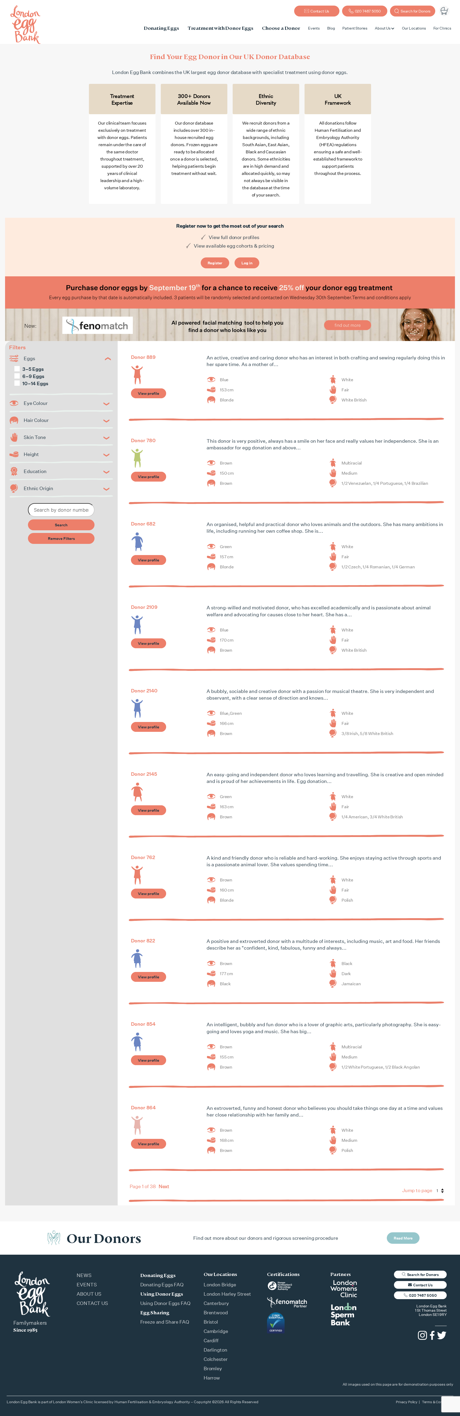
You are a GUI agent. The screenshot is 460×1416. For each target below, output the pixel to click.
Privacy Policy (406, 1402)
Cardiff (211, 1340)
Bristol (211, 1322)
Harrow (212, 1378)
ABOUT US (89, 1294)
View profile (148, 393)
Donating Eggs (158, 1275)
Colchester (216, 1359)
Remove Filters (61, 538)
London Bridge (220, 1284)
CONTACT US (92, 1303)
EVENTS (87, 1284)
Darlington (215, 1350)
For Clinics (442, 28)
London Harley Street (227, 1294)
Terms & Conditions (437, 1402)
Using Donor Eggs (161, 1294)
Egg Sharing (154, 1312)
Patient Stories (354, 28)
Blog (331, 28)
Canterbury (216, 1303)
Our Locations (414, 28)
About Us (383, 28)
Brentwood (216, 1312)
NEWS (84, 1275)
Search (61, 525)
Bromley (213, 1368)
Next (164, 1186)
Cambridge (216, 1331)
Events (314, 28)
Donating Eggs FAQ (162, 1284)
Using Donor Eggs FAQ (165, 1303)
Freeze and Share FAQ (164, 1322)
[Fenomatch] (230, 325)
